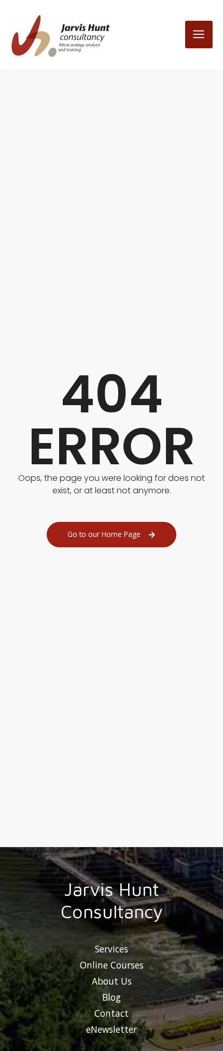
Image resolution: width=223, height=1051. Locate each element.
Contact (111, 1013)
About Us (112, 981)
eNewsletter (111, 1029)
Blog (111, 997)
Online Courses (112, 965)
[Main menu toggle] (199, 34)
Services (111, 949)
